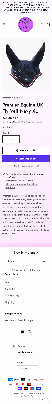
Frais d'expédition (9, 122)
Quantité (6, 133)
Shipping (10, 302)
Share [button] (9, 127)
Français (24, 368)
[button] (3, 24)
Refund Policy (12, 295)
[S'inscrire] (43, 261)
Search (8, 282)
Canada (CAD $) (24, 352)
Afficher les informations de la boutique (21, 186)
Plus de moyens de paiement (26, 166)
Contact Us (10, 289)
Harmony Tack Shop (20, 394)
